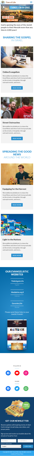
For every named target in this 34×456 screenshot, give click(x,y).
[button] (31, 2)
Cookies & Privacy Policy (17, 454)
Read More (17, 88)
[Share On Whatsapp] (25, 388)
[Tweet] (17, 388)
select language (6, 443)
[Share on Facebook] (8, 388)
